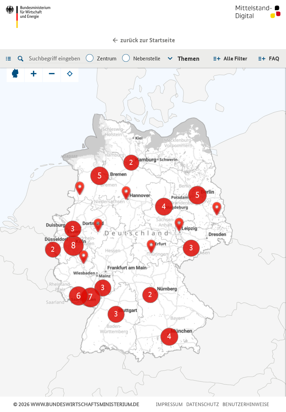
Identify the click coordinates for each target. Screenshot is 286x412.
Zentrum (106, 58)
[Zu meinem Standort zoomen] (69, 73)
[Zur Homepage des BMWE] (73, 17)
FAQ (274, 58)
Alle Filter (235, 58)
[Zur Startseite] (258, 17)
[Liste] (10, 58)
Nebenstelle (146, 58)
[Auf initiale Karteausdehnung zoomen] (15, 73)
